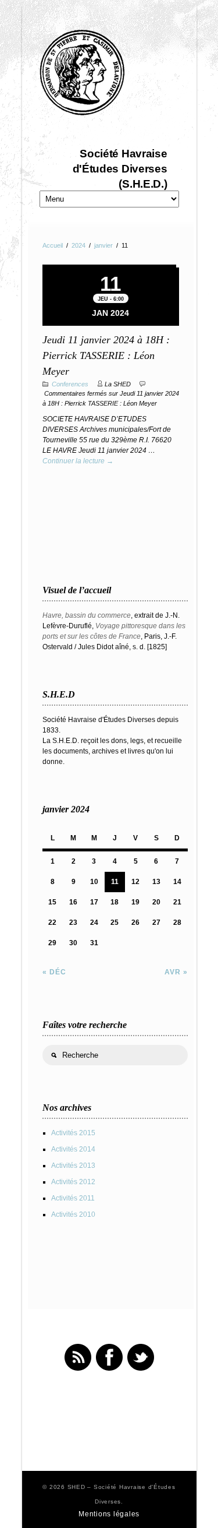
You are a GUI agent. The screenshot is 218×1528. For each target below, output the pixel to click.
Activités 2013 (73, 1165)
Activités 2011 (73, 1198)
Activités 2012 (73, 1182)
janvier (103, 245)
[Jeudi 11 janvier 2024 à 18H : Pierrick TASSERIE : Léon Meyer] (109, 266)
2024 (78, 245)
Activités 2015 (73, 1133)
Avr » (176, 972)
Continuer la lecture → (77, 461)
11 (115, 882)
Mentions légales (109, 1514)
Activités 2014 (73, 1149)
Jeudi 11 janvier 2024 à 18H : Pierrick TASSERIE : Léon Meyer (106, 355)
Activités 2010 (73, 1214)
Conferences (70, 384)
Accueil (52, 245)
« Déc (54, 972)
